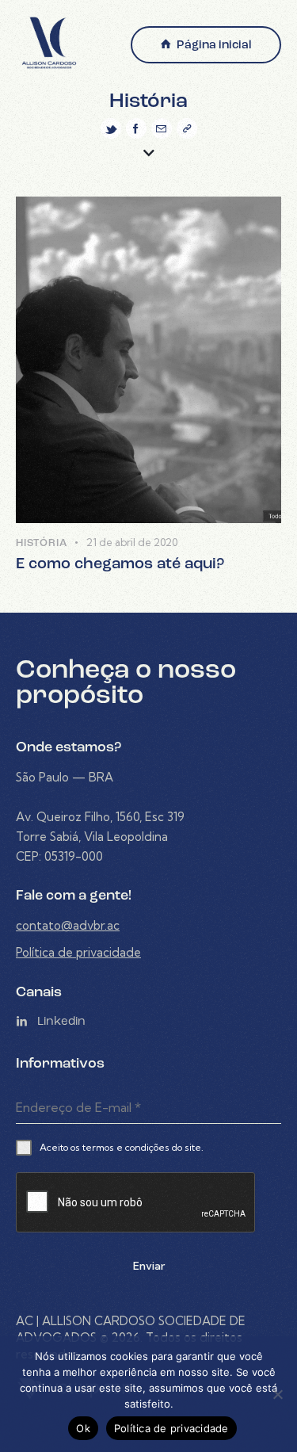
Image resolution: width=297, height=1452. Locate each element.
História (41, 543)
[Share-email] (161, 128)
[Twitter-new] (111, 128)
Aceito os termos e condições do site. (122, 1147)
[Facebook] (136, 128)
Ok (83, 1428)
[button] (187, 128)
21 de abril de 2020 (131, 542)
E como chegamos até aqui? (120, 564)
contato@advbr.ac (68, 925)
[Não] (277, 1394)
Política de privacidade (78, 952)
